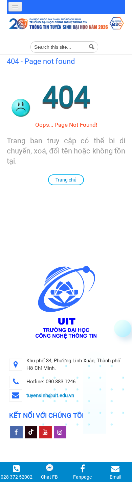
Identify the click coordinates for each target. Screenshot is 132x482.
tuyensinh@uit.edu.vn (50, 395)
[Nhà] (66, 23)
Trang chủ (66, 180)
